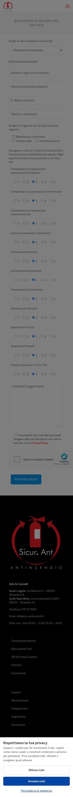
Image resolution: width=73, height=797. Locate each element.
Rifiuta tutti (36, 770)
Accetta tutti (36, 781)
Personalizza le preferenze (36, 790)
